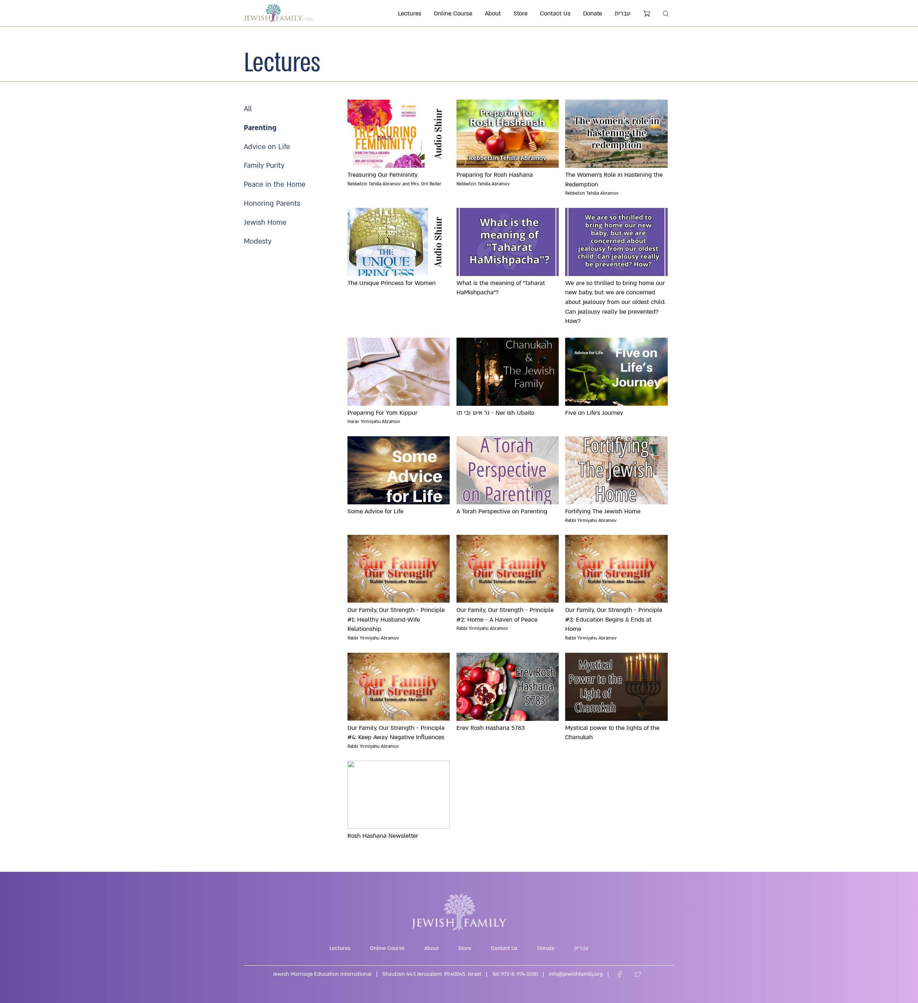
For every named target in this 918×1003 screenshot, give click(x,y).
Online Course (453, 13)
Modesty (257, 241)
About (493, 13)
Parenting (260, 128)
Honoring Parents (272, 203)
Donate (592, 13)
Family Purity (264, 165)
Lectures (409, 13)
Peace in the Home (275, 184)
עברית (622, 13)
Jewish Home (265, 222)
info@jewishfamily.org (576, 974)
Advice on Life (267, 147)
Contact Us (555, 13)
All (248, 109)
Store (520, 13)
